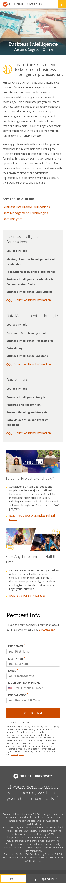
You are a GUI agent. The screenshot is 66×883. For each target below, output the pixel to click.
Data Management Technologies (25, 213)
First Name (16, 646)
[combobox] (11, 688)
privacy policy (17, 754)
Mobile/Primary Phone (24, 682)
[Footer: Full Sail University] (33, 776)
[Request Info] (62, 4)
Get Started (33, 713)
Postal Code (18, 695)
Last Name (16, 658)
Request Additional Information (32, 300)
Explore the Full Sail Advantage (27, 595)
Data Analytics (12, 219)
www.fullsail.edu (33, 824)
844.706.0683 (47, 629)
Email (13, 670)
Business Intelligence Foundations (26, 207)
